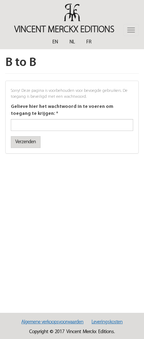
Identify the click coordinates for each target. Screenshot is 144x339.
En (55, 42)
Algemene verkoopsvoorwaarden (52, 322)
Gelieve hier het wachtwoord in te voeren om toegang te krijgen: (62, 110)
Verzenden (25, 142)
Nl (72, 42)
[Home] (72, 12)
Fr (89, 42)
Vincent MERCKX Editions (64, 30)
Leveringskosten (107, 322)
